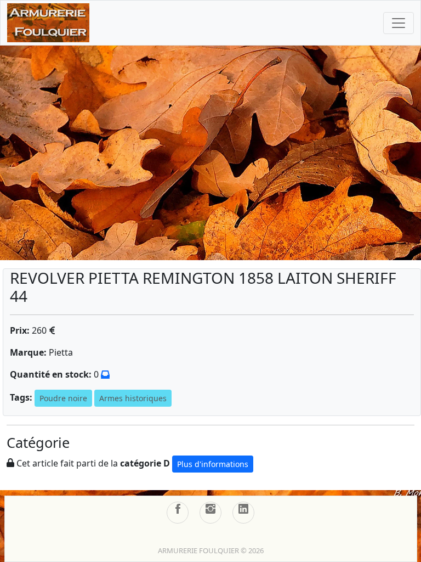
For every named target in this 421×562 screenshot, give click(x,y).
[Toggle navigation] (398, 23)
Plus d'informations (212, 464)
